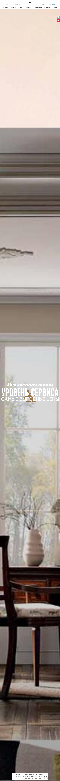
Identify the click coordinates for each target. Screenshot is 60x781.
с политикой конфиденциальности (32, 778)
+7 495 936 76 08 (16, 4)
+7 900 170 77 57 (52, 4)
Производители (28, 7)
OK (46, 778)
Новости (55, 7)
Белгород (48, 2)
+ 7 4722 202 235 (44, 4)
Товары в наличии (38, 7)
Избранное (48, 7)
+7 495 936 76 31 (8, 4)
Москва (12, 2)
